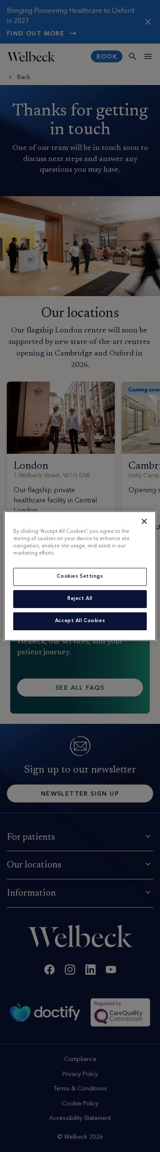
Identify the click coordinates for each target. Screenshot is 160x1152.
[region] (80, 576)
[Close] (144, 521)
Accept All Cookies (80, 620)
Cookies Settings (80, 576)
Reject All (80, 598)
